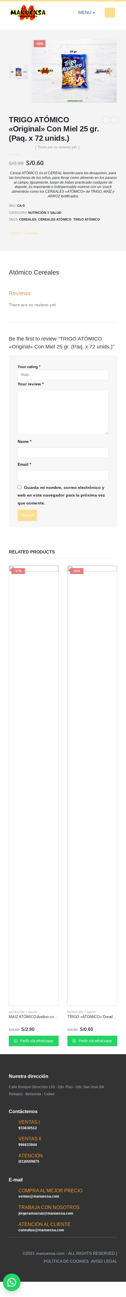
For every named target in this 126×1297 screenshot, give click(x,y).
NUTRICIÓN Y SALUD (44, 212)
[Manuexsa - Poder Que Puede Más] (28, 12)
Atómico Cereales (24, 233)
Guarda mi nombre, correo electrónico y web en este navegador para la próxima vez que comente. (61, 495)
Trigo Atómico (86, 219)
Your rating (29, 367)
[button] (12, 1282)
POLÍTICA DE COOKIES (66, 1261)
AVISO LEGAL (104, 1261)
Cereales (27, 219)
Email (24, 464)
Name (24, 441)
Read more (48, 575)
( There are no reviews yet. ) (57, 147)
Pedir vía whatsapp (36, 1040)
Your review (31, 384)
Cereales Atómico (54, 219)
